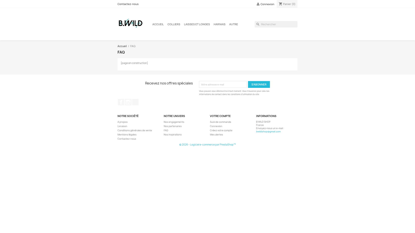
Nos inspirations (173, 134)
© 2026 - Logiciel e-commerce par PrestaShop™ (207, 144)
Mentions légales (127, 134)
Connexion (216, 126)
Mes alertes (216, 134)
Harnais (219, 24)
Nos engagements (174, 121)
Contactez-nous (128, 4)
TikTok (135, 102)
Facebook (121, 102)
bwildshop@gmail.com (268, 131)
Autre (233, 24)
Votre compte (220, 116)
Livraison (122, 126)
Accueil (158, 24)
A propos (123, 121)
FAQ (166, 130)
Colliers (173, 24)
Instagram (128, 102)
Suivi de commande (220, 121)
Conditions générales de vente (135, 130)
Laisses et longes (197, 24)
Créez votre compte (221, 130)
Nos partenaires (173, 126)
